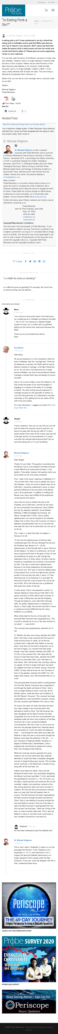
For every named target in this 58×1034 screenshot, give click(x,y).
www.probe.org (40, 196)
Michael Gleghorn (21, 453)
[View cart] (46, 10)
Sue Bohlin (18, 347)
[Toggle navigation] (53, 10)
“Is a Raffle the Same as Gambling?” (19, 278)
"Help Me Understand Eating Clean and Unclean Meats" (23, 124)
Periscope (41, 2)
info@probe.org (29, 217)
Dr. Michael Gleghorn (15, 141)
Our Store (51, 2)
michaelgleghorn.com (11, 177)
